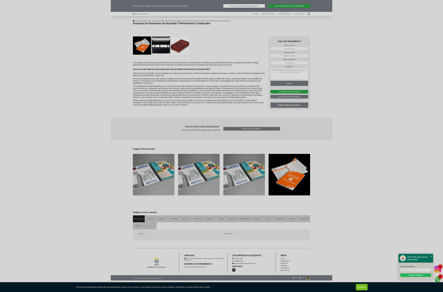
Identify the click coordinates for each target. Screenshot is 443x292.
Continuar (361, 287)
